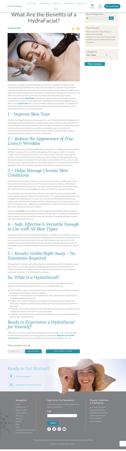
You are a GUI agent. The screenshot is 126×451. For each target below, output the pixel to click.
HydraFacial (29, 98)
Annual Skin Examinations (99, 413)
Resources (68, 3)
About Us (81, 3)
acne (35, 189)
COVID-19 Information (24, 433)
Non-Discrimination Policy (54, 440)
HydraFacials (23, 103)
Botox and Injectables (97, 410)
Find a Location (21, 413)
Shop (56, 9)
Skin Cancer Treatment (98, 407)
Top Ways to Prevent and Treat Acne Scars (101, 37)
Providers (44, 3)
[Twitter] (73, 29)
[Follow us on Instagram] (59, 429)
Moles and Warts (96, 418)
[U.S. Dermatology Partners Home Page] (14, 8)
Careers (19, 421)
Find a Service (21, 407)
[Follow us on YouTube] (64, 429)
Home (18, 404)
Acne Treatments (96, 421)
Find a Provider (21, 410)
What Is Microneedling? (94, 34)
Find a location (95, 63)
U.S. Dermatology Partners (65, 444)
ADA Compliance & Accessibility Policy (79, 440)
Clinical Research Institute (25, 430)
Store (18, 427)
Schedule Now (114, 6)
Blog (17, 424)
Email (50, 411)
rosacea (21, 211)
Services (57, 3)
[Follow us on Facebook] (49, 429)
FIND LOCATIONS (33, 351)
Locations (31, 3)
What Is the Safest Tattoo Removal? (98, 32)
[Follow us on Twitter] (54, 429)
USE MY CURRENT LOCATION (63, 351)
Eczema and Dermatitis (98, 416)
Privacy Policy (38, 440)
